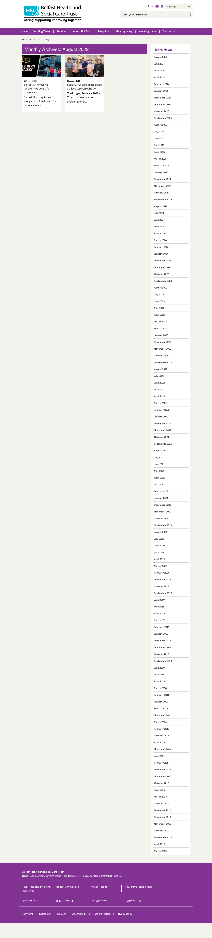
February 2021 (161, 491)
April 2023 (159, 314)
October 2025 (161, 111)
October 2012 (161, 803)
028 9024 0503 (30, 900)
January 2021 (161, 498)
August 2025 (160, 124)
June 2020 (159, 545)
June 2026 (159, 63)
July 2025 (159, 131)
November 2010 (162, 823)
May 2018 (159, 674)
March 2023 (160, 321)
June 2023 (159, 301)
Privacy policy (124, 913)
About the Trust (82, 31)
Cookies (61, 913)
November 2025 (162, 104)
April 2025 (159, 151)
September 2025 (163, 118)
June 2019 (159, 599)
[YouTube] (157, 6)
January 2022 (161, 416)
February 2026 (161, 84)
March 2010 (160, 850)
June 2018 (159, 667)
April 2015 (159, 742)
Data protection (101, 913)
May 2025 (159, 145)
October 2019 (161, 586)
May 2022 (159, 389)
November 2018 (162, 647)
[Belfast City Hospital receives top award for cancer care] (41, 66)
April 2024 (159, 233)
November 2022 (162, 348)
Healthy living (124, 31)
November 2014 (162, 749)
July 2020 (159, 538)
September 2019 (163, 593)
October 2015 (161, 735)
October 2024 (161, 192)
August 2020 (160, 532)
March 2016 (160, 722)
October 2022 (161, 355)
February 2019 (161, 627)
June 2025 (159, 138)
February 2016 (161, 728)
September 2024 (163, 199)
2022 (36, 39)
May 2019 (159, 606)
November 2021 (162, 430)
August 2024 (160, 206)
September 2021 (163, 443)
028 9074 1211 (99, 900)
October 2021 (161, 437)
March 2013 (160, 796)
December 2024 (162, 179)
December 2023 (162, 260)
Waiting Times (41, 31)
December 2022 (162, 341)
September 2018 (163, 660)
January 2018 (161, 701)
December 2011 (162, 810)
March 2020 (160, 565)
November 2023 (162, 267)
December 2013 (162, 769)
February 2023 (161, 328)
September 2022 (163, 362)
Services (62, 31)
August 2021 (160, 450)
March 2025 (160, 158)
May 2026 (159, 70)
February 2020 (161, 572)
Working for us (147, 31)
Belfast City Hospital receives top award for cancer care (37, 88)
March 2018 (160, 688)
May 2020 (159, 552)
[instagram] (162, 6)
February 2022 (161, 409)
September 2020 (163, 525)
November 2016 (162, 715)
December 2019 (162, 579)
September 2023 (163, 280)
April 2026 (159, 77)
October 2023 (161, 274)
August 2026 (160, 56)
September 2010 (163, 837)
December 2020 (162, 504)
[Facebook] (148, 6)
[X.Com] (152, 6)
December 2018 (162, 640)
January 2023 (161, 335)
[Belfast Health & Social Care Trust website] (55, 14)
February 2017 (161, 708)
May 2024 (159, 226)
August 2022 (160, 369)
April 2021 (159, 477)
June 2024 (159, 219)
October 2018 (161, 654)
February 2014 (161, 762)
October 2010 (161, 830)
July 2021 (159, 457)
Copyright (27, 913)
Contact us (169, 31)
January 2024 (161, 253)
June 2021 (159, 464)
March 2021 (160, 484)
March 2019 (160, 620)
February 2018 (161, 694)
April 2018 (159, 681)
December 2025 (162, 97)
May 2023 (159, 308)
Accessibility (79, 913)
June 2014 (159, 755)
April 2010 (159, 844)
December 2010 (162, 817)
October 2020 (161, 518)
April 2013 (159, 789)
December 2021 (162, 423)
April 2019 (159, 613)
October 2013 (161, 783)
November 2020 (162, 511)
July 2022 (159, 375)
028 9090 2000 (133, 900)
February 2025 (161, 165)
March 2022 (160, 403)
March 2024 (160, 240)
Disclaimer (45, 913)
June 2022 (159, 382)
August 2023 (160, 287)
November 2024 (162, 185)
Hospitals (104, 31)
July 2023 (159, 294)
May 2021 (159, 470)
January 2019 (161, 633)
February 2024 (161, 246)
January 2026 (161, 90)
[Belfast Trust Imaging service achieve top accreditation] (84, 66)
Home (24, 31)
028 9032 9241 (64, 900)
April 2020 (159, 559)
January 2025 (161, 172)
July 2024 (159, 213)
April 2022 (159, 396)
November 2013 (162, 776)
